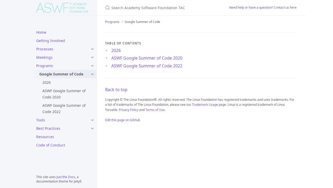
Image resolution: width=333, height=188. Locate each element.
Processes (44, 48)
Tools (40, 120)
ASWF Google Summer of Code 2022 (64, 108)
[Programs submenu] (92, 66)
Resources (45, 136)
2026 (46, 82)
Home (41, 32)
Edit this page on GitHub (122, 120)
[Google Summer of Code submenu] (92, 74)
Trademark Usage (205, 104)
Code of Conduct (50, 145)
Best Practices (48, 128)
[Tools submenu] (92, 120)
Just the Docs (65, 177)
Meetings (44, 57)
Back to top (116, 89)
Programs (44, 65)
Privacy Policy (128, 110)
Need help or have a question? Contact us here (263, 7)
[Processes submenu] (92, 49)
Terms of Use (155, 110)
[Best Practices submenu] (92, 128)
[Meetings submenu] (92, 57)
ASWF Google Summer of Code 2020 (64, 93)
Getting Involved (50, 40)
